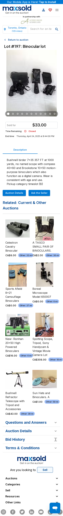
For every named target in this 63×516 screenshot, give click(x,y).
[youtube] (41, 512)
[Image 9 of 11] (45, 114)
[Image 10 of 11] (50, 114)
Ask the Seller (39, 192)
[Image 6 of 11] (31, 114)
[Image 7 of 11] (36, 114)
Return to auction (18, 39)
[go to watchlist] (50, 10)
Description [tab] (20, 149)
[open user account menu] (43, 10)
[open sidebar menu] (57, 10)
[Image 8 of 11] (40, 114)
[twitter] (22, 512)
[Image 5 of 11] (27, 114)
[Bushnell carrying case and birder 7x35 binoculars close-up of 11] (17, 114)
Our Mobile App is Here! (31, 2)
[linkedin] (32, 512)
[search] (56, 29)
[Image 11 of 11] (54, 114)
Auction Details (14, 192)
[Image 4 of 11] (22, 114)
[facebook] (13, 512)
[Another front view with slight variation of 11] (13, 114)
